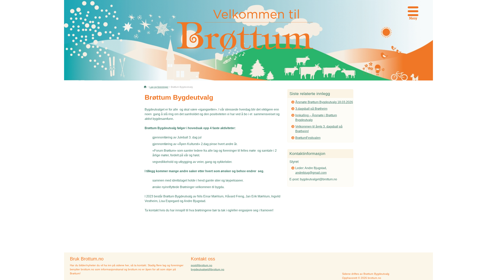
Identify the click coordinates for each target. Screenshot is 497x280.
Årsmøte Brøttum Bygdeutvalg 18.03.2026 (324, 102)
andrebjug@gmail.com (311, 172)
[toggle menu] (413, 10)
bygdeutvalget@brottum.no (207, 269)
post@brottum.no (201, 265)
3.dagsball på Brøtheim (311, 108)
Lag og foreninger (158, 87)
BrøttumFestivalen (308, 137)
